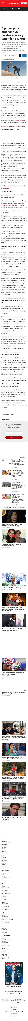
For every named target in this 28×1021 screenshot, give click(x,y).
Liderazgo (4, 929)
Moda (2, 874)
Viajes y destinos (6, 952)
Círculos (3, 873)
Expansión (4, 840)
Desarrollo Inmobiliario (7, 905)
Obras (3, 848)
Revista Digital (24, 3)
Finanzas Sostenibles (7, 919)
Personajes (4, 954)
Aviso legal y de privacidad (14, 1011)
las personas (11, 159)
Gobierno (3, 857)
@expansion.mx (14, 993)
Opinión (3, 864)
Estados (3, 863)
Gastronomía (4, 949)
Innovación (4, 921)
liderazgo (5, 252)
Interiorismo (4, 909)
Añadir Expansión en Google (9, 59)
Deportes (3, 895)
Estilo (2, 892)
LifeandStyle (4, 853)
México (3, 858)
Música (3, 897)
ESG (2, 850)
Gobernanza (4, 916)
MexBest (3, 948)
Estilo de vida (5, 887)
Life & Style (4, 890)
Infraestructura (5, 906)
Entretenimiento (5, 893)
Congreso (4, 860)
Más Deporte (4, 942)
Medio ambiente (5, 913)
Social (3, 915)
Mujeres (3, 851)
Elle (2, 882)
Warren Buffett (9, 105)
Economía (4, 844)
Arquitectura (4, 908)
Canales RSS (14, 1013)
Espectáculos (5, 870)
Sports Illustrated (5, 935)
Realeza (3, 871)
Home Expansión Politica (8, 842)
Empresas (14, 9)
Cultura (3, 879)
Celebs (3, 886)
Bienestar (4, 955)
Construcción (5, 903)
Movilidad (4, 918)
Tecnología (4, 847)
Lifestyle (3, 944)
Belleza (3, 876)
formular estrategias (19, 120)
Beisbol (3, 938)
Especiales (4, 932)
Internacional (4, 845)
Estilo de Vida (5, 957)
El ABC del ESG (5, 922)
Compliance (13, 1009)
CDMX (3, 861)
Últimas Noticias (7, 9)
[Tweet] (20, 55)
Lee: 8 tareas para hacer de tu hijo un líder (13, 126)
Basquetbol (4, 941)
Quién (3, 869)
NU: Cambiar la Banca (14, 986)
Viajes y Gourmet (6, 877)
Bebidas (3, 951)
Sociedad (4, 866)
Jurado (3, 958)
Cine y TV (4, 896)
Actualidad (4, 928)
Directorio (13, 1016)
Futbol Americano (6, 939)
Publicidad (13, 1007)
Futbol (3, 936)
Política (20, 9)
